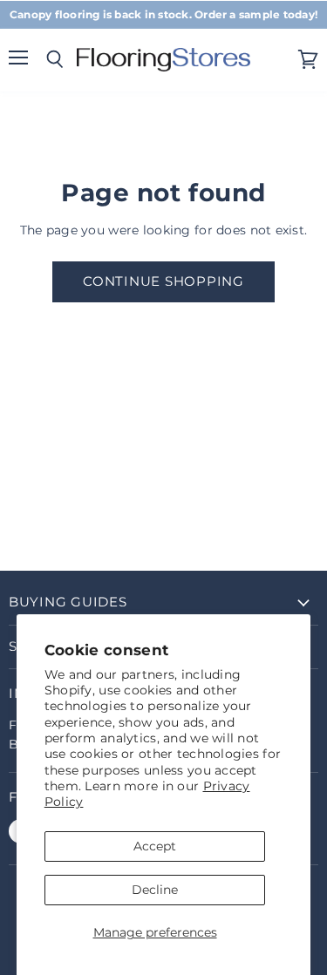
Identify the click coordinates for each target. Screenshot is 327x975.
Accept (154, 846)
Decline (155, 889)
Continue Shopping (163, 281)
